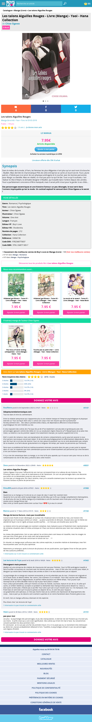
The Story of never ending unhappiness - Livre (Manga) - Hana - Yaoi (16, 352)
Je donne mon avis (34, 127)
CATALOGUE (46, 659)
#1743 (86, 511)
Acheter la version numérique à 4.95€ (46, 154)
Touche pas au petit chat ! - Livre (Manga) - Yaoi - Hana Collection (46, 351)
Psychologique (25, 203)
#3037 (86, 465)
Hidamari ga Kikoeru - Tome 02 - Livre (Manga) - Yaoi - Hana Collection (46, 300)
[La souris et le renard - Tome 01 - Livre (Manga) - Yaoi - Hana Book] (76, 285)
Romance (13, 203)
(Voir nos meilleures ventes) (78, 252)
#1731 (86, 612)
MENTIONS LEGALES (46, 683)
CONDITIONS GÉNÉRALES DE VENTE (46, 702)
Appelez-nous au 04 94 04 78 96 (46, 649)
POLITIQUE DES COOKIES (46, 692)
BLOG (46, 673)
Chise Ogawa (12, 23)
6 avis (21, 127)
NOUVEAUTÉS (46, 668)
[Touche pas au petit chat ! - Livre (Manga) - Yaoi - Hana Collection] (46, 336)
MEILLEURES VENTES (46, 664)
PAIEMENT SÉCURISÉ (46, 678)
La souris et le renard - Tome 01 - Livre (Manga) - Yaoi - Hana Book (76, 299)
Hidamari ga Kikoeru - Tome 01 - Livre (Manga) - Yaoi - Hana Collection (16, 300)
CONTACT (46, 654)
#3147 (86, 408)
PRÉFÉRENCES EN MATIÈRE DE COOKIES (46, 697)
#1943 (86, 560)
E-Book (6, 27)
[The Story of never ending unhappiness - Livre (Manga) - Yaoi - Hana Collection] (16, 336)
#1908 (86, 488)
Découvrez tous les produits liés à (46, 263)
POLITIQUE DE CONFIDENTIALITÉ (46, 688)
